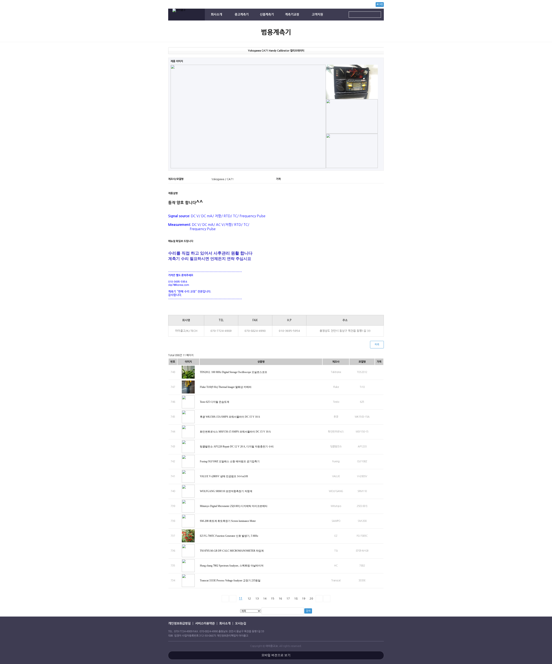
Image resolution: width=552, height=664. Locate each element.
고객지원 (317, 14)
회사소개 (216, 14)
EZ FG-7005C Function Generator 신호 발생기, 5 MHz (229, 535)
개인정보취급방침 (179, 623)
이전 (232, 598)
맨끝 (326, 598)
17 (288, 598)
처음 (225, 598)
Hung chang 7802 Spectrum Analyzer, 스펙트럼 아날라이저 (232, 565)
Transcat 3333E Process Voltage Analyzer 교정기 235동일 (230, 580)
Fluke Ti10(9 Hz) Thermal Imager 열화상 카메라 (226, 387)
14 (265, 598)
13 (257, 598)
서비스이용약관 (205, 623)
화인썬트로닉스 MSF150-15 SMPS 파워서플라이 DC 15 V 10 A (235, 431)
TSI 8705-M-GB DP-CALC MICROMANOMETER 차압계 (232, 550)
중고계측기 (242, 14)
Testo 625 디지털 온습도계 (215, 401)
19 (303, 598)
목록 (377, 344)
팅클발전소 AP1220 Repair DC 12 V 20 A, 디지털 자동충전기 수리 (237, 446)
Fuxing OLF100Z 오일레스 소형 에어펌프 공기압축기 (230, 461)
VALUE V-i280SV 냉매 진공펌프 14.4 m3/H (224, 476)
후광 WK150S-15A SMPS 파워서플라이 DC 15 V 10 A (230, 416)
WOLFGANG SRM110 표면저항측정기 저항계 (226, 491)
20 (311, 598)
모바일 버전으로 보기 (276, 655)
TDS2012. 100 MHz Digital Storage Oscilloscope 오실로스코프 (234, 372)
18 (296, 598)
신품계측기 (267, 14)
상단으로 (542, 470)
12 (249, 598)
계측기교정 (292, 14)
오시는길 (240, 623)
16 (280, 598)
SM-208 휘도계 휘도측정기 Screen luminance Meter (228, 520)
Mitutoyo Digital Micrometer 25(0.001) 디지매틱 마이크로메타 (234, 506)
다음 (319, 598)
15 (272, 598)
